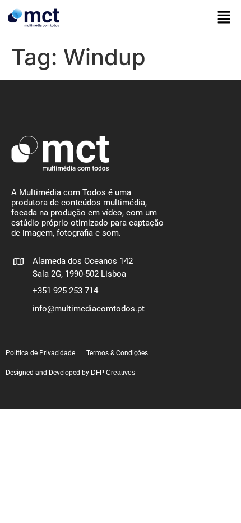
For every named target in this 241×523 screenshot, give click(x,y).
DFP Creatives (113, 373)
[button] (224, 18)
